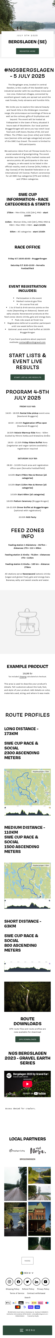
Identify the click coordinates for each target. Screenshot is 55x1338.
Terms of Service (17, 1293)
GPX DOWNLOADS (27, 1039)
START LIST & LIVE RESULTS (27, 377)
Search (27, 1297)
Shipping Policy (12, 1289)
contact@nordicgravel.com (32, 342)
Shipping (22, 676)
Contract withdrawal (36, 1293)
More (27, 1260)
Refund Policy (28, 1289)
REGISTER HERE (27, 51)
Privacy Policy (43, 1289)
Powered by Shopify (33, 1316)
